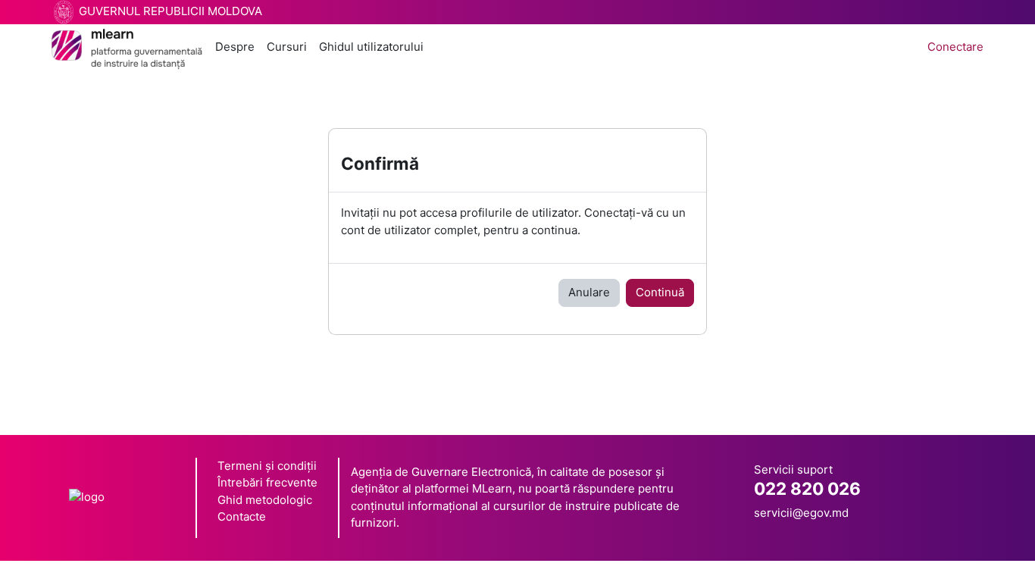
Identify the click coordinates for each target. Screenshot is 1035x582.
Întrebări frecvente (267, 482)
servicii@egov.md (801, 512)
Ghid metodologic (264, 500)
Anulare (589, 292)
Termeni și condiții (267, 465)
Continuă (660, 292)
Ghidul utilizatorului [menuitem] (371, 46)
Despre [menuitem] (235, 46)
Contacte (241, 516)
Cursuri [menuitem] (287, 46)
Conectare (955, 46)
